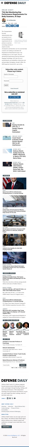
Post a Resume (22, 367)
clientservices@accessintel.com (11, 102)
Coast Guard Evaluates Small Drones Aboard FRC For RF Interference (17, 141)
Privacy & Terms (15, 408)
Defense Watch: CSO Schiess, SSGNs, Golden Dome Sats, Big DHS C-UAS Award (19, 167)
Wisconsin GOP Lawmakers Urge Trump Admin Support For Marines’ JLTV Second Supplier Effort (14, 312)
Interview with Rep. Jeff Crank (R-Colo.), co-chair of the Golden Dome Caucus (14, 289)
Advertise (3, 406)
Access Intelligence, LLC (13, 435)
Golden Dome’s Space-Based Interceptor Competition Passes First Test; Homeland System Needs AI (14, 267)
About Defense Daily (20, 406)
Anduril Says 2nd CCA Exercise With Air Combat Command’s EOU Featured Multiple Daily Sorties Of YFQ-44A (14, 211)
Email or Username (9, 74)
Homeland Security (7, 10)
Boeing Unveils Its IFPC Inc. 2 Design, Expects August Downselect (18, 128)
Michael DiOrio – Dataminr (11, 333)
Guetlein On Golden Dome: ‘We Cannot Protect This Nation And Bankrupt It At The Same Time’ (14, 278)
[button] (2, 3)
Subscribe (10, 406)
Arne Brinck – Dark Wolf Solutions (19, 333)
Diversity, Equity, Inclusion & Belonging (10, 411)
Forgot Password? (14, 88)
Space (4, 190)
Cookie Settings (5, 408)
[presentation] (6, 325)
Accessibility (4, 410)
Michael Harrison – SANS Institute (5, 334)
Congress (5, 309)
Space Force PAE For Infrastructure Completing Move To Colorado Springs (13, 192)
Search (23, 365)
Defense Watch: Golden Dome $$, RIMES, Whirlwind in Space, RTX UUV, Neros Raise (19, 154)
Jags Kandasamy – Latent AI (26, 333)
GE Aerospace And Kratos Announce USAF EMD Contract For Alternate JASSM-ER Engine (14, 230)
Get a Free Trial (14, 97)
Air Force (5, 208)
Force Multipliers (6, 330)
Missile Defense (7, 264)
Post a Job (14, 367)
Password (6, 81)
